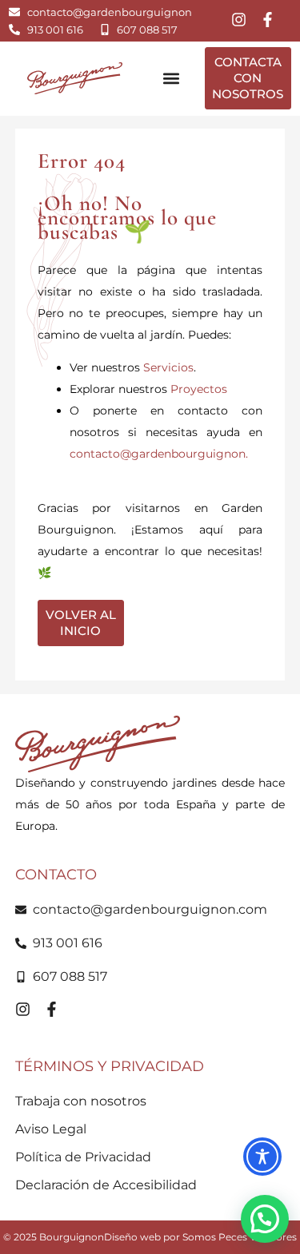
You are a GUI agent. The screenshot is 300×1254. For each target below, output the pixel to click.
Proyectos (198, 389)
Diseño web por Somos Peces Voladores (200, 1237)
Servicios (168, 367)
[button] (171, 78)
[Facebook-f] (267, 19)
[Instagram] (238, 19)
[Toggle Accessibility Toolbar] (262, 1156)
